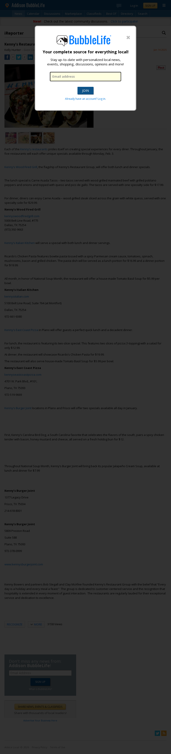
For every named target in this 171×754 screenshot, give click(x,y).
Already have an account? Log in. (85, 99)
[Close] (128, 38)
